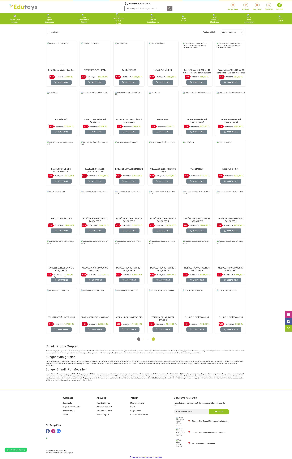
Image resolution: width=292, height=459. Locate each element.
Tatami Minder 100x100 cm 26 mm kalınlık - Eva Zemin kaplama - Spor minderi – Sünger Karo (231, 71)
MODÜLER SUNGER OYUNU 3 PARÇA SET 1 (230, 219)
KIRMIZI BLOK (163, 119)
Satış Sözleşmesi (103, 403)
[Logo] (23, 6)
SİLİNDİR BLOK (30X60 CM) (197, 317)
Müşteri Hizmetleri (137, 403)
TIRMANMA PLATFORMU (95, 70)
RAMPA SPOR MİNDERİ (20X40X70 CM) (231, 120)
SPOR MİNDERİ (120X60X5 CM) (61, 317)
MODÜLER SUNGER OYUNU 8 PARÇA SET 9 (61, 269)
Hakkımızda (67, 403)
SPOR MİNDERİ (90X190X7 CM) (129, 317)
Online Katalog (68, 411)
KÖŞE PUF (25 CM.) (230, 169)
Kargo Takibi (135, 411)
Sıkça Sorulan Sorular (71, 407)
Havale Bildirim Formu (139, 415)
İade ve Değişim (102, 415)
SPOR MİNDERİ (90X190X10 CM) (95, 317)
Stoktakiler (55, 32)
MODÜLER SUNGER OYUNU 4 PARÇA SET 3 (129, 269)
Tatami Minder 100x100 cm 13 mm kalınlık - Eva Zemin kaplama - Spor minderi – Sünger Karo (197, 71)
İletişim (65, 415)
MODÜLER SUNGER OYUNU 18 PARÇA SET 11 (95, 269)
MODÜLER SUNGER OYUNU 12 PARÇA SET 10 (197, 219)
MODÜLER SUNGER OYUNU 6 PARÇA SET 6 (129, 219)
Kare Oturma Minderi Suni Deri (61, 70)
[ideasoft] (134, 457)
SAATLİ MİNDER (129, 70)
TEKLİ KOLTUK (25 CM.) (61, 218)
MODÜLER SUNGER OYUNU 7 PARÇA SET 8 (95, 219)
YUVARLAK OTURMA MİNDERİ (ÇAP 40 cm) (129, 120)
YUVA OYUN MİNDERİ (163, 70)
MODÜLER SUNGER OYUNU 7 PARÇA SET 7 (230, 269)
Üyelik (132, 407)
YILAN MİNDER (196, 169)
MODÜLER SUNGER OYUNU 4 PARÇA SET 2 (163, 269)
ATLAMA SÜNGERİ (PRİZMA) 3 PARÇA (163, 170)
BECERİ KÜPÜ (61, 119)
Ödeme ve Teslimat (104, 407)
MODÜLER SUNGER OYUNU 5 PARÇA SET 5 (197, 269)
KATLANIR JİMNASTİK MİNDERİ (129, 169)
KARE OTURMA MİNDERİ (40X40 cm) (95, 120)
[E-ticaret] (145, 457)
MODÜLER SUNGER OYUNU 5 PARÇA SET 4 (163, 219)
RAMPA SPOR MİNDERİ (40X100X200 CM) (95, 170)
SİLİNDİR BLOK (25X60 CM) (231, 317)
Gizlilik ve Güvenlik (104, 411)
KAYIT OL (219, 412)
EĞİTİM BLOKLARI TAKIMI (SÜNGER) (163, 318)
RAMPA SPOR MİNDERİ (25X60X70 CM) (197, 120)
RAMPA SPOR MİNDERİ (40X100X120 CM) (61, 170)
